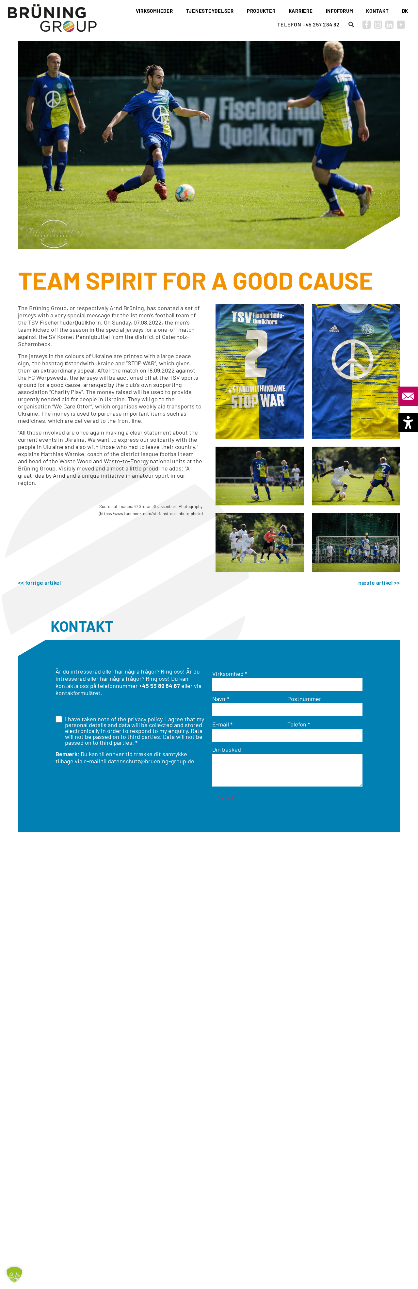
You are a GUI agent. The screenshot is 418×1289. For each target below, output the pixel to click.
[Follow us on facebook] (366, 25)
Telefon (298, 724)
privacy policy (145, 719)
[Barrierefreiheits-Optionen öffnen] (408, 422)
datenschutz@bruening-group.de (151, 761)
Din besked (226, 749)
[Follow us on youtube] (401, 25)
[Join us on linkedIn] (389, 25)
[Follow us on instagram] (378, 25)
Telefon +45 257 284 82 (308, 24)
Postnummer (304, 699)
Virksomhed (229, 673)
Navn (220, 699)
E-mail (222, 724)
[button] (351, 24)
